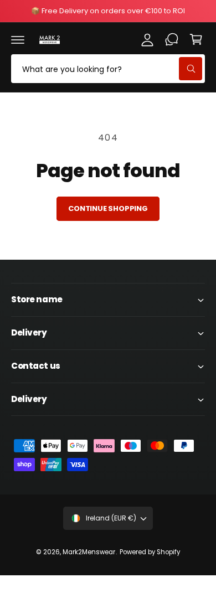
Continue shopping (108, 208)
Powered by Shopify (150, 552)
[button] (18, 39)
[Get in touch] (172, 39)
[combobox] (108, 68)
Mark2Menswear (89, 552)
